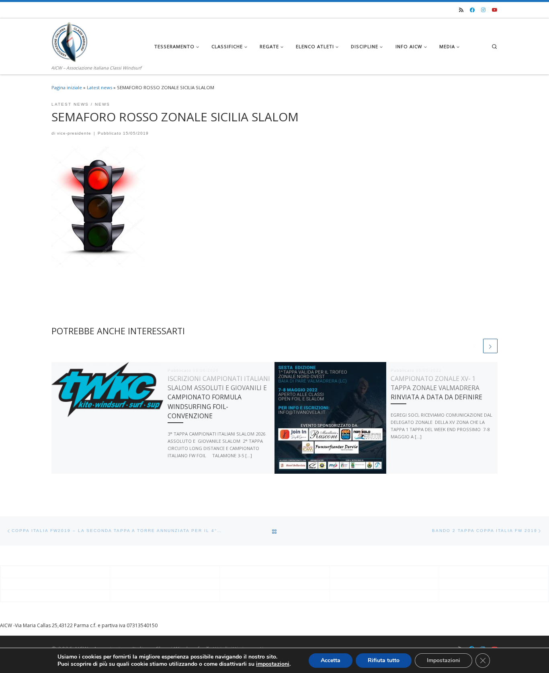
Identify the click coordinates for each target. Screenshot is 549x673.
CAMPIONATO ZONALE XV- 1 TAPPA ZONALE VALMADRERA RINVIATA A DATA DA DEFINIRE (436, 388)
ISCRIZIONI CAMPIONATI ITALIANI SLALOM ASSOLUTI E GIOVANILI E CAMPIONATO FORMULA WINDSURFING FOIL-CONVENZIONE (219, 397)
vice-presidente (74, 133)
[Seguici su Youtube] (495, 10)
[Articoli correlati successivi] (490, 346)
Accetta (330, 660)
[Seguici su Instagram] (483, 10)
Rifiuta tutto (383, 660)
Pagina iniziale (66, 87)
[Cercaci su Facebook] (472, 10)
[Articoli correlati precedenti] (474, 346)
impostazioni (272, 664)
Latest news (99, 87)
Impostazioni (443, 660)
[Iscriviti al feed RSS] (461, 10)
